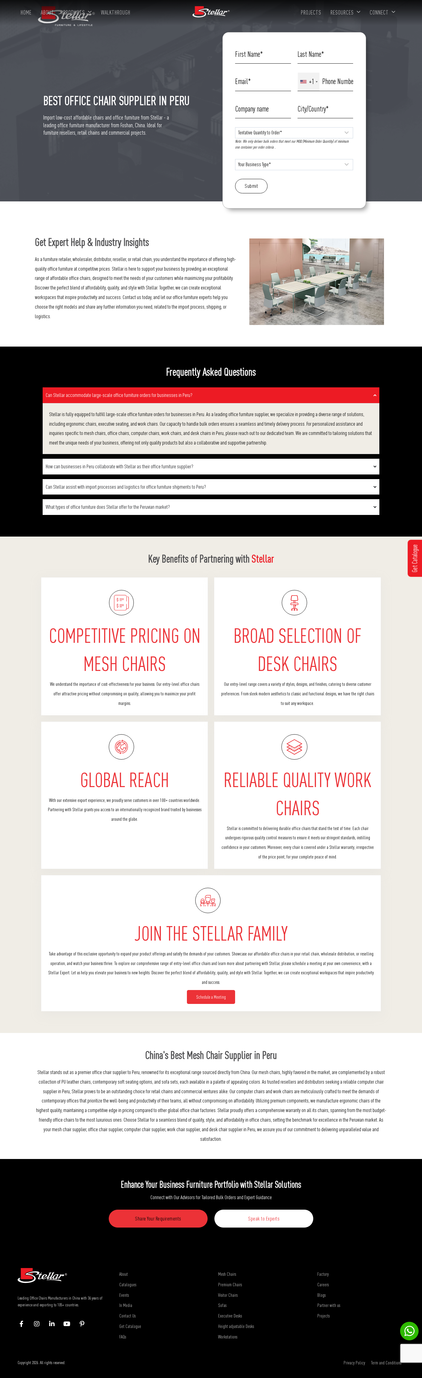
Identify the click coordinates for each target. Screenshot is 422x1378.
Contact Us (127, 1315)
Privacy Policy (354, 1362)
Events (124, 1295)
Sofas (222, 1305)
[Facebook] (25, 1324)
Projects (311, 12)
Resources (342, 12)
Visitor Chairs (228, 1295)
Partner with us (328, 1305)
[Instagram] (40, 1324)
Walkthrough (115, 12)
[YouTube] (70, 1324)
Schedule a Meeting (211, 997)
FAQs (122, 1336)
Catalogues (127, 1284)
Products (74, 12)
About (47, 12)
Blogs (321, 1295)
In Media (125, 1305)
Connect (379, 12)
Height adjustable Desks (236, 1326)
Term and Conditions (386, 1362)
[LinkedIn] (55, 1324)
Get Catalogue (130, 1326)
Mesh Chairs (227, 1274)
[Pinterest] (85, 1324)
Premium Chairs (230, 1284)
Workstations (227, 1336)
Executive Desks (230, 1315)
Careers (323, 1284)
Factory (323, 1274)
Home (26, 12)
